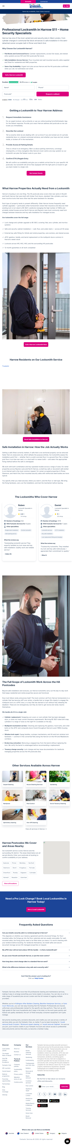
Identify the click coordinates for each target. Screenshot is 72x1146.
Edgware (23, 873)
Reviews (16, 1051)
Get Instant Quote (36, 173)
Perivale (32, 868)
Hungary (52, 1133)
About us (16, 1048)
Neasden (15, 877)
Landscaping (30, 1060)
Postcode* (8, 94)
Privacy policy (18, 1074)
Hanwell (6, 877)
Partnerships (6, 1084)
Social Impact (6, 1071)
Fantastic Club (6, 1065)
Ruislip (15, 873)
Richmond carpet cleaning (30, 1024)
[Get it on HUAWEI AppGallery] (42, 1105)
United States (39, 1133)
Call (67, 6)
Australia (11, 1133)
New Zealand (24, 1133)
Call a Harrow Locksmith (14, 75)
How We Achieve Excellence (5, 1060)
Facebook (39, 1094)
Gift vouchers (6, 1068)
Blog (3, 1087)
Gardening (29, 1057)
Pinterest (50, 1094)
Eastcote (6, 863)
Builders (28, 1068)
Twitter (44, 1094)
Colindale (32, 873)
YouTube (55, 1094)
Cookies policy (18, 1082)
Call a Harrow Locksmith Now (36, 344)
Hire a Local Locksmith (36, 909)
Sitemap (4, 1095)
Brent (14, 868)
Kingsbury (22, 868)
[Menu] (4, 6)
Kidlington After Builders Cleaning (27, 1003)
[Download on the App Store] (42, 1100)
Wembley (22, 863)
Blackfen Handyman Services (50, 1003)
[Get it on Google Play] (54, 1100)
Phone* (41, 87)
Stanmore (6, 868)
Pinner (14, 863)
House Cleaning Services (28, 1052)
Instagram (60, 1094)
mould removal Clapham (51, 1024)
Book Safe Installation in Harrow (36, 439)
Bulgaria (64, 1133)
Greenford (6, 873)
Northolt (31, 863)
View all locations (10, 883)
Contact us (17, 1054)
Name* (6, 87)
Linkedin (65, 1094)
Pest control (29, 1086)
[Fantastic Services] (36, 6)
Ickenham (24, 877)
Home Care (29, 1113)
